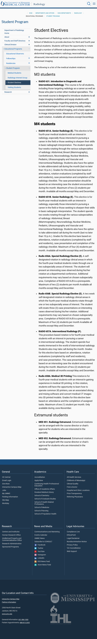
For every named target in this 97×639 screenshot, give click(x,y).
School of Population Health (45, 514)
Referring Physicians (75, 497)
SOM (30, 13)
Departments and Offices (44, 13)
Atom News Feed (44, 565)
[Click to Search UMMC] (89, 3)
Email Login (6, 481)
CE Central (6, 477)
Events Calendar (40, 535)
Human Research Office (11, 535)
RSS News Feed (43, 562)
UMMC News (39, 538)
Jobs (4, 490)
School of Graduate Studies (45, 499)
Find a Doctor (72, 487)
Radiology (39, 4)
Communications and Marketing (47, 532)
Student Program (53, 16)
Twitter (40, 548)
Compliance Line (73, 532)
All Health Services (74, 477)
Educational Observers (15, 54)
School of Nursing (41, 511)
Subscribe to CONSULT (43, 542)
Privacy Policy (72, 545)
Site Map (5, 500)
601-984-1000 (23, 620)
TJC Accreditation (74, 548)
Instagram (41, 555)
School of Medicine (41, 507)
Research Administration (11, 544)
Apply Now (38, 481)
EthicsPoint (71, 535)
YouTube (40, 552)
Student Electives (14, 83)
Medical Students (14, 73)
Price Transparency (74, 494)
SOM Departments (64, 13)
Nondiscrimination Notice (77, 542)
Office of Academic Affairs (44, 489)
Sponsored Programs (10, 547)
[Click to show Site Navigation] (94, 3)
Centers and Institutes (10, 532)
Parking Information (10, 497)
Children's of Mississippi (76, 481)
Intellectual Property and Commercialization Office (12, 539)
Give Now (6, 484)
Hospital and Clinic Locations (78, 490)
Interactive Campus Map (11, 487)
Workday (5, 503)
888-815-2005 (25, 623)
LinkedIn (40, 558)
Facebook (41, 545)
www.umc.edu (7, 614)
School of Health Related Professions (44, 503)
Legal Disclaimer (73, 538)
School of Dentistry (41, 496)
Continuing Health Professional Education (46, 485)
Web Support (72, 551)
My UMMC (6, 494)
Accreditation (39, 477)
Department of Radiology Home (14, 31)
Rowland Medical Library (44, 492)
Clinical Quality (72, 484)
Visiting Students (14, 87)
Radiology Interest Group (17, 78)
